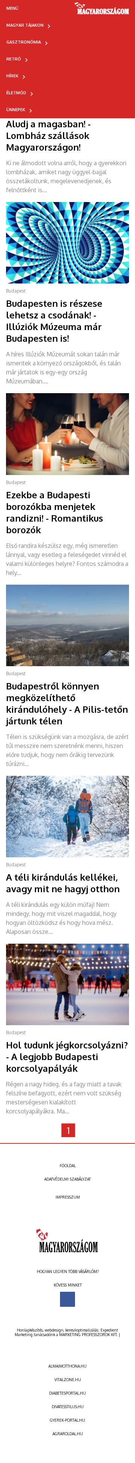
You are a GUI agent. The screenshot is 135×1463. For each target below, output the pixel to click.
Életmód (16, 92)
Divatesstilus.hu (68, 1406)
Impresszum (68, 1197)
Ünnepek (15, 109)
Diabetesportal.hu (67, 1393)
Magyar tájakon (25, 25)
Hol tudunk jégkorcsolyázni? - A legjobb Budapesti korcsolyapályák (67, 1056)
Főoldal (68, 1165)
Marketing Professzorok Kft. (88, 1334)
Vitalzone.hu (67, 1379)
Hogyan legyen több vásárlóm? (68, 1271)
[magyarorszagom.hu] (102, 11)
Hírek (12, 75)
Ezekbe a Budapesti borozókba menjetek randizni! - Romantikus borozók (54, 512)
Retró (13, 59)
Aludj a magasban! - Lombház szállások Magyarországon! (48, 135)
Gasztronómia (23, 42)
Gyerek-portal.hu (67, 1420)
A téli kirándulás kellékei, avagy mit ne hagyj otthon (63, 882)
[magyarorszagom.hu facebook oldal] (67, 1299)
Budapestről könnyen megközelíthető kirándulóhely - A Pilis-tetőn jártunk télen (67, 703)
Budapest (16, 291)
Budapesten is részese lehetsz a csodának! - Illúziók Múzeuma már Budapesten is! (54, 320)
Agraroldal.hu (67, 1433)
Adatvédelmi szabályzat (67, 1179)
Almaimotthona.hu (67, 1366)
